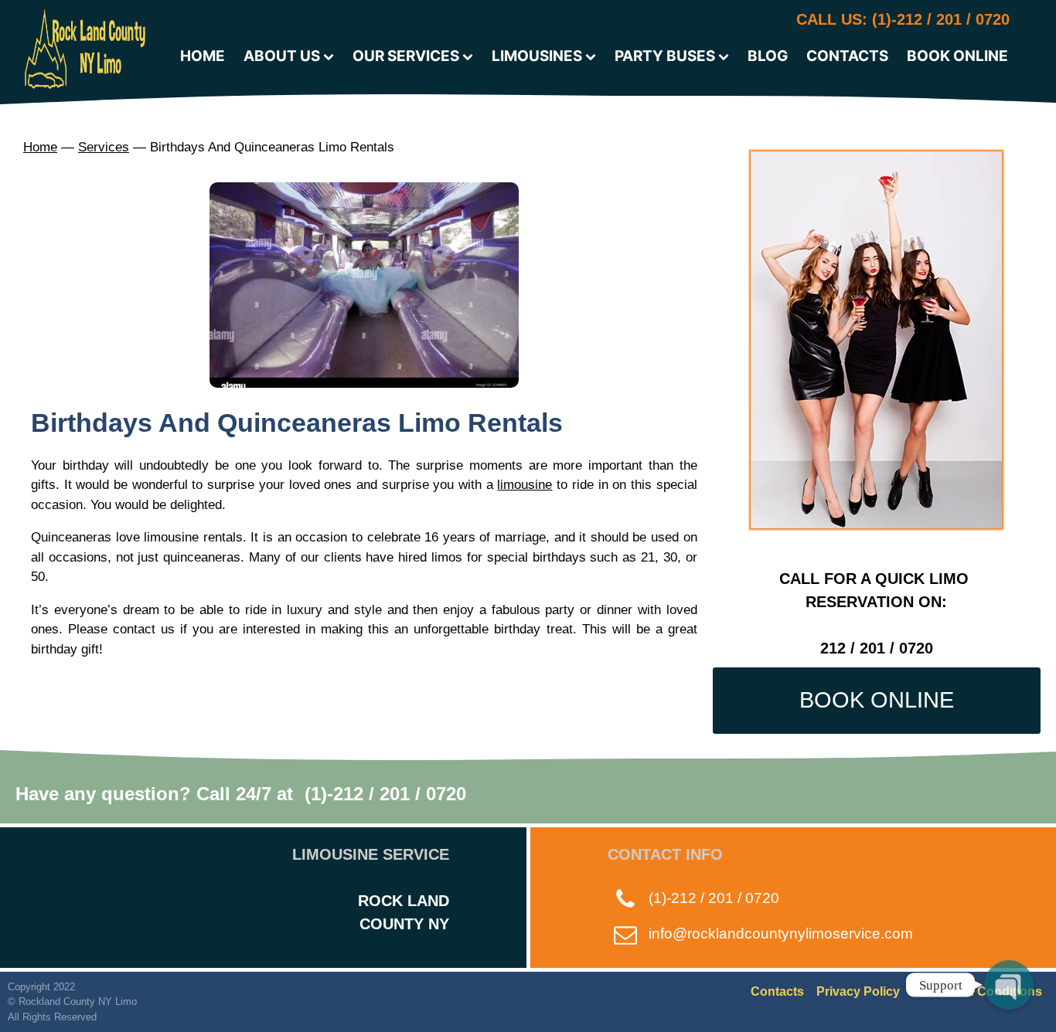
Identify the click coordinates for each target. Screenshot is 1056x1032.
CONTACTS (847, 56)
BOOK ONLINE (876, 699)
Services (103, 147)
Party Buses (665, 56)
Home (40, 147)
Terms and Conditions (977, 991)
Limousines (537, 56)
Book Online (957, 56)
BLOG (768, 56)
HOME (202, 56)
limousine (524, 484)
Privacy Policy (858, 991)
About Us (282, 56)
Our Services (406, 56)
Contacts (777, 991)
